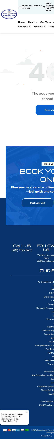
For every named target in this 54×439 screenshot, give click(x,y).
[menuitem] (23, 22)
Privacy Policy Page (9, 421)
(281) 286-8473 (22, 250)
